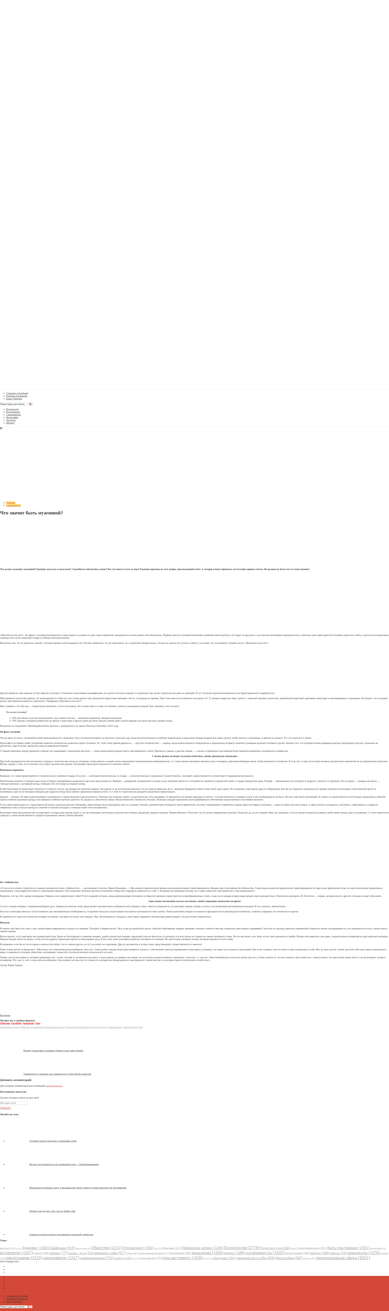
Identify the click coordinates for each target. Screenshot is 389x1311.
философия (289, 1258)
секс (136, 1258)
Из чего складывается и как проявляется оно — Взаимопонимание (64, 1164)
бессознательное (313, 1248)
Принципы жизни (54, 1027)
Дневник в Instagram (16, 1269)
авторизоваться (54, 1086)
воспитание (378, 1248)
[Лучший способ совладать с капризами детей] (17, 1141)
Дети (18, 1248)
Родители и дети (98, 1027)
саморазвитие (61, 1257)
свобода (123, 1258)
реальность (83, 1027)
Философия (12, 417)
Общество (25, 1027)
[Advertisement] (194, 544)
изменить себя (110, 1253)
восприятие (6, 1027)
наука (234, 1253)
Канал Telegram (14, 1272)
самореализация (97, 1258)
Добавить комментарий (14, 520)
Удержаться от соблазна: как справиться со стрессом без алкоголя (57, 1074)
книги (132, 1253)
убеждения (223, 1258)
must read (7, 1248)
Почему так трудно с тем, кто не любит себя (52, 1211)
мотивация (180, 1253)
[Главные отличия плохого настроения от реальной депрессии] (17, 1234)
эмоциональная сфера (343, 1257)
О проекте (42, 1261)
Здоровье (35, 1248)
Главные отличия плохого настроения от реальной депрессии (61, 1234)
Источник (5, 1015)
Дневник (10, 502)
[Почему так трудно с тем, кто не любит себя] (17, 1211)
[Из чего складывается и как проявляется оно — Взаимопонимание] (17, 1164)
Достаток (11, 420)
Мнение (10, 423)
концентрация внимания (154, 1253)
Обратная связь (28, 1261)
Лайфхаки (62, 1248)
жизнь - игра (81, 1253)
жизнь (16, 1027)
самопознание (115, 1027)
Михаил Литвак (83, 1248)
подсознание (298, 1253)
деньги (41, 1253)
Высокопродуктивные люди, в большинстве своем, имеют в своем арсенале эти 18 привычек (77, 1187)
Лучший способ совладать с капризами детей (52, 1141)
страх (208, 1259)
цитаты (309, 1258)
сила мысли (151, 1258)
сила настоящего (182, 1257)
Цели (295, 1248)
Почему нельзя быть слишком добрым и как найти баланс (53, 1050)
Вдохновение (13, 412)
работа (338, 1253)
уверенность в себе (133, 1027)
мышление (207, 1252)
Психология (12, 409)
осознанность (38, 1027)
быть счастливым (348, 1247)
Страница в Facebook (17, 1266)
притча (319, 1253)
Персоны (171, 1248)
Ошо (158, 1248)
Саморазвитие (13, 414)
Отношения (137, 1248)
